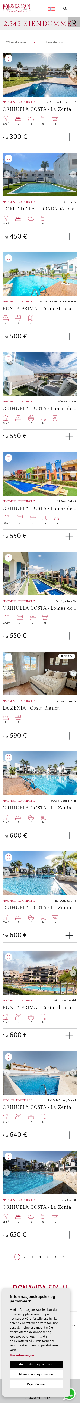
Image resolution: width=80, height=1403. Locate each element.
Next (73, 75)
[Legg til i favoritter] (8, 58)
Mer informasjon (22, 1355)
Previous (7, 75)
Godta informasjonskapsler (36, 1364)
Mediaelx (43, 1397)
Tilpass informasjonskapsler (36, 1374)
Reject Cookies (36, 1384)
